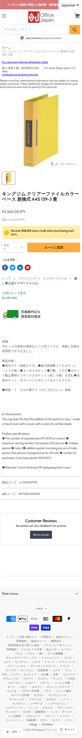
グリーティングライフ (43, 666)
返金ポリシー (39, 641)
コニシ (68, 670)
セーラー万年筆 (20, 695)
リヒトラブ (69, 674)
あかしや (51, 649)
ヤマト (44, 720)
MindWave (47, 724)
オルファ (37, 686)
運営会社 (56, 641)
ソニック (33, 707)
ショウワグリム (56, 703)
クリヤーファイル (55, 278)
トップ (6, 278)
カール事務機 (55, 653)
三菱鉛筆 (30, 720)
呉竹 (4, 674)
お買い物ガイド (28, 636)
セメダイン (19, 703)
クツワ (15, 674)
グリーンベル (67, 661)
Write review (41, 534)
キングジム (26, 670)
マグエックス (11, 678)
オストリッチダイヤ (58, 686)
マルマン (43, 678)
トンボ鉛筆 (14, 716)
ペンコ (54, 711)
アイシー (50, 661)
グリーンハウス (16, 666)
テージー (67, 711)
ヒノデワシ (21, 661)
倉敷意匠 (40, 711)
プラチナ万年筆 (30, 690)
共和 (55, 674)
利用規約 (21, 641)
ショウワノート (14, 707)
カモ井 (71, 678)
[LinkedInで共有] (20, 268)
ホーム (6, 48)
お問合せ (46, 636)
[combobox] (12, 732)
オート (12, 686)
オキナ (24, 686)
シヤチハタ (36, 703)
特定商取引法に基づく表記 (23, 645)
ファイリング (27, 278)
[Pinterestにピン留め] (28, 268)
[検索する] (74, 29)
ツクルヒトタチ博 (31, 649)
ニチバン (45, 682)
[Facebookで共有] (5, 268)
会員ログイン (63, 636)
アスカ (31, 653)
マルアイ (28, 678)
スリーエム (35, 699)
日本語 (39, 608)
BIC (41, 653)
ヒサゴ (36, 661)
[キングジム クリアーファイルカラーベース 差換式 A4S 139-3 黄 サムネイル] (8, 178)
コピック (50, 716)
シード (65, 699)
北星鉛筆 (43, 670)
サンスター (12, 711)
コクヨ (56, 670)
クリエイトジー (50, 657)
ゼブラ (56, 720)
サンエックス (16, 699)
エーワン (66, 649)
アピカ (19, 653)
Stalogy (33, 724)
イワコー (65, 666)
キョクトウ (30, 674)
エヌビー (30, 682)
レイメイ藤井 (63, 690)
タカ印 (27, 711)
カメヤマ (11, 670)
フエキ (68, 657)
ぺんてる (11, 690)
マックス (57, 678)
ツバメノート (13, 720)
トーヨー (65, 716)
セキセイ (51, 699)
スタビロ (47, 707)
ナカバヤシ (14, 682)
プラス (47, 690)
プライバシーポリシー (56, 645)
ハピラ (7, 661)
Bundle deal (9, 298)
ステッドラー (65, 707)
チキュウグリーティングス (21, 657)
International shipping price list (20, 74)
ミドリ (68, 720)
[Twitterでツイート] (13, 268)
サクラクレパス (57, 695)
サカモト (39, 695)
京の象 (45, 674)
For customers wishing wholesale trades (25, 62)
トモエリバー (33, 716)
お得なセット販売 (14, 293)
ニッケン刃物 (62, 682)
